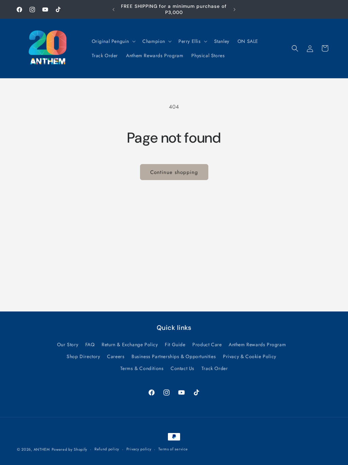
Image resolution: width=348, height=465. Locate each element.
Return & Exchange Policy (130, 344)
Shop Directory (83, 356)
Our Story (67, 344)
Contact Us (182, 368)
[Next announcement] (234, 9)
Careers (115, 356)
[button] (113, 41)
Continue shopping (174, 172)
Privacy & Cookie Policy (249, 356)
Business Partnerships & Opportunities (174, 356)
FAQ (90, 344)
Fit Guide (175, 344)
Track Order (215, 368)
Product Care (207, 344)
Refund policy (106, 449)
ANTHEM (42, 449)
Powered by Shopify (70, 449)
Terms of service (173, 449)
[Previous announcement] (113, 9)
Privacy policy (139, 449)
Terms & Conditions (142, 368)
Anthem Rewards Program (257, 344)
